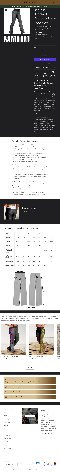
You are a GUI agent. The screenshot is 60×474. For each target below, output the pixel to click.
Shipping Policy (7, 435)
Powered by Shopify (24, 469)
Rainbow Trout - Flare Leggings (9, 356)
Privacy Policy (7, 441)
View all (30, 367)
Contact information (52, 471)
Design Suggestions (8, 419)
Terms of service (46, 469)
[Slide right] (33, 363)
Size (35, 41)
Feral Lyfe (18, 469)
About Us (6, 425)
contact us (19, 194)
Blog (5, 428)
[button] (3, 2)
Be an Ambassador (8, 432)
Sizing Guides (7, 451)
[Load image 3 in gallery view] (20, 39)
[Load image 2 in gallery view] (13, 39)
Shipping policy (53, 469)
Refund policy (32, 469)
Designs (5, 412)
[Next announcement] (57, 6)
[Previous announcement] (2, 6)
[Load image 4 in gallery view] (27, 39)
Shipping (36, 34)
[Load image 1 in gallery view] (7, 39)
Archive (5, 415)
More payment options (45, 63)
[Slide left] (26, 363)
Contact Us (6, 445)
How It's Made (7, 422)
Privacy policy (38, 469)
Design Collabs (7, 448)
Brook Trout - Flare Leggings (36, 356)
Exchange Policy (7, 438)
